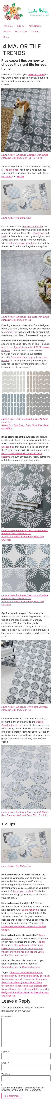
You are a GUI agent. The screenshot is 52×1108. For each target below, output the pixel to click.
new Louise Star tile (32, 226)
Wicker (20, 176)
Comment (7, 1016)
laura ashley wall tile (15, 979)
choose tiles (10, 332)
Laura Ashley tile (30, 909)
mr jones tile (11, 982)
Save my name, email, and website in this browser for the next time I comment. (23, 1089)
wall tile (12, 992)
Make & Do (21, 31)
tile (34, 989)
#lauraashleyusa (9, 967)
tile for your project (22, 891)
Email (5, 1063)
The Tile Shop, (11, 169)
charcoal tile (16, 972)
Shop (6, 37)
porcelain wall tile (28, 985)
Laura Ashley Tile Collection (16, 217)
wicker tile (31, 992)
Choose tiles (7, 446)
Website (5, 1074)
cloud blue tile (30, 972)
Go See (7, 31)
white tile (21, 992)
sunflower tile (13, 989)
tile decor (41, 989)
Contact (35, 31)
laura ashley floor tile (16, 975)
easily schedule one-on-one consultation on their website (23, 926)
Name (5, 1052)
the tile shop (26, 989)
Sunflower (39, 233)
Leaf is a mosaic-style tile (20, 243)
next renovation (36, 74)
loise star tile (32, 979)
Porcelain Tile (12, 985)
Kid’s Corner (35, 26)
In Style (21, 26)
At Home (8, 26)
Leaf (3, 236)
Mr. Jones (6, 176)
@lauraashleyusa (30, 967)
